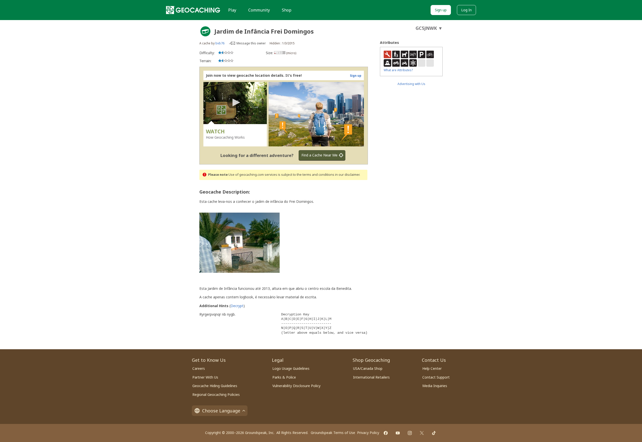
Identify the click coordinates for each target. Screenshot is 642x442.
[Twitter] (422, 433)
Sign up (441, 10)
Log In (466, 10)
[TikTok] (434, 433)
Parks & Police (284, 377)
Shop (286, 10)
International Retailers (371, 377)
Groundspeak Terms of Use (333, 432)
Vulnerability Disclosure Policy (296, 385)
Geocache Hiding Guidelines (214, 385)
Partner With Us (205, 377)
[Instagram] (410, 433)
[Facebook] (386, 433)
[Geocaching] (193, 10)
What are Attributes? (398, 70)
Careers (198, 368)
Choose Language (221, 411)
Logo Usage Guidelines (290, 368)
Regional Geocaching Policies (216, 394)
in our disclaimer (347, 174)
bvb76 (219, 43)
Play (232, 10)
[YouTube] (398, 433)
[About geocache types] (205, 31)
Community (259, 10)
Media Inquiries (434, 385)
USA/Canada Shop (367, 368)
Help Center (432, 368)
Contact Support (436, 377)
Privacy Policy (368, 432)
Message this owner (251, 43)
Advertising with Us (411, 84)
